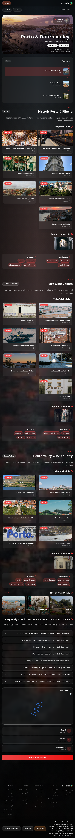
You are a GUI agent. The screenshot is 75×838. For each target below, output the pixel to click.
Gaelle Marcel (61, 392)
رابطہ (26, 803)
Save (16, 10)
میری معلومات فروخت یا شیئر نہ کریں (8, 811)
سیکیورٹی (9, 796)
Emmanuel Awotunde (23, 341)
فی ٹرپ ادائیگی (52, 799)
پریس (26, 796)
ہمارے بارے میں (22, 789)
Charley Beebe (61, 169)
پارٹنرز (25, 800)
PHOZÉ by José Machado (59, 513)
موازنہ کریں (38, 796)
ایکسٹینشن (54, 806)
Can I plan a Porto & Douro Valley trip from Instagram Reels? (47, 661)
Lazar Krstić (26, 194)
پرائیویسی (9, 789)
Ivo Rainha (26, 143)
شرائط (11, 793)
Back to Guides (65, 10)
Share (6, 10)
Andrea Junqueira (24, 488)
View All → (5, 593)
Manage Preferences (11, 828)
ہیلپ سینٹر (39, 806)
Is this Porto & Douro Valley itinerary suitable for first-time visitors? (45, 674)
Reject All (28, 828)
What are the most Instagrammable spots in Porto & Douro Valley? (45, 640)
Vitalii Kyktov (59, 51)
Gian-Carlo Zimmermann (64, 566)
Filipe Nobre (62, 612)
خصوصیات (55, 789)
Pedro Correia (61, 143)
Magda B (27, 513)
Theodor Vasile (61, 341)
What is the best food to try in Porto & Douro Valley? (51, 654)
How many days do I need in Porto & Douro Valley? (51, 647)
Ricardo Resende (61, 366)
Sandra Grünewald (60, 194)
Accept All (40, 828)
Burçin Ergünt (25, 169)
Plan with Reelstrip (36, 757)
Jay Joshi (27, 539)
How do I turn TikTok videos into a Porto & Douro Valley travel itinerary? (43, 633)
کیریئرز (25, 793)
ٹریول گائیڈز (38, 789)
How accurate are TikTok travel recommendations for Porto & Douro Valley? (42, 681)
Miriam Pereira (37, 612)
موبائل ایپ (54, 802)
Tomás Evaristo (61, 219)
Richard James (25, 366)
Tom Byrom (14, 612)
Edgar (63, 248)
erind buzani (61, 539)
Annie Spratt (61, 316)
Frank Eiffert (26, 316)
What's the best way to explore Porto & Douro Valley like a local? (46, 668)
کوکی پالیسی (8, 800)
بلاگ (41, 793)
